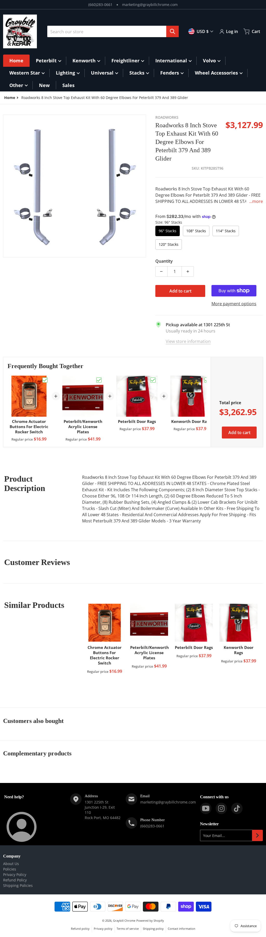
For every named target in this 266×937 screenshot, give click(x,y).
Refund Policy (15, 880)
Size (168, 222)
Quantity (164, 261)
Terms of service (128, 929)
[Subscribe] (257, 835)
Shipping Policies (18, 885)
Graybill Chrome (124, 920)
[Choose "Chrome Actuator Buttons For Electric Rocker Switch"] (45, 380)
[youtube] (205, 808)
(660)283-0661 (100, 4)
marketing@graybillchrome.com (150, 4)
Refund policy (80, 929)
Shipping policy (153, 929)
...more (256, 201)
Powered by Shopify (150, 920)
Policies (9, 869)
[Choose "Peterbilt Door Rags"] (153, 380)
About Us (11, 863)
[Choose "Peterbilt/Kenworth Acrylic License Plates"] (99, 380)
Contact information (181, 929)
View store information (188, 341)
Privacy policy (103, 929)
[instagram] (221, 808)
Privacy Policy (14, 874)
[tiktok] (237, 808)
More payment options (233, 304)
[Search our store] (172, 31)
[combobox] (113, 31)
